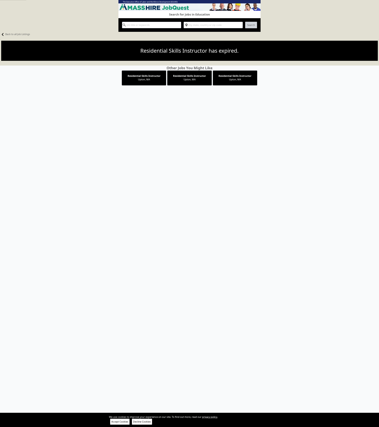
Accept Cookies (119, 421)
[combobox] (151, 25)
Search (251, 25)
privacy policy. (210, 417)
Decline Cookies (142, 421)
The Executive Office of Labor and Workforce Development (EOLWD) (150, 2)
